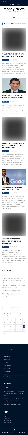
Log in (5, 416)
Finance (6, 354)
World (5, 374)
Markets (6, 362)
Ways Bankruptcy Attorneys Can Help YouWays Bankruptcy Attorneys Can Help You (13, 280)
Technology (7, 368)
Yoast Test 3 (7, 377)
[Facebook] (9, 4)
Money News (14, 9)
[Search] (24, 2)
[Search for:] (7, 2)
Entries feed (7, 418)
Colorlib (23, 433)
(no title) (4, 275)
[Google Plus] (13, 4)
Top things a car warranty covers (11, 291)
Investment (5, 60)
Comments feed (8, 420)
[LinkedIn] (19, 4)
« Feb (3, 338)
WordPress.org (8, 422)
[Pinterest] (15, 4)
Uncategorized (7, 371)
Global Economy (8, 357)
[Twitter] (11, 4)
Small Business (7, 365)
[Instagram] (17, 4)
